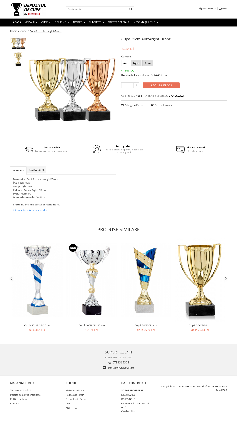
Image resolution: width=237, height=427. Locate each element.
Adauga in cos (161, 85)
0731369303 (120, 362)
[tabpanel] (72, 87)
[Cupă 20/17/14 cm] (200, 280)
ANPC (69, 403)
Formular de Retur (76, 399)
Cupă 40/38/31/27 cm (92, 325)
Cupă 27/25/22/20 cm (37, 325)
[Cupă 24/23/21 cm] (146, 280)
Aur (125, 63)
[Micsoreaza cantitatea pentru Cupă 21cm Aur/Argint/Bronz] (124, 85)
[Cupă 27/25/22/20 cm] (37, 280)
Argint (136, 63)
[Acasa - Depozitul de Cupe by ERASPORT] (28, 9)
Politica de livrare (19, 399)
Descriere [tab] (18, 170)
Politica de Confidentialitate (25, 394)
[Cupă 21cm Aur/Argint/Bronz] (72, 87)
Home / (15, 31)
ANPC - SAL (72, 408)
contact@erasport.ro (120, 367)
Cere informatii (163, 105)
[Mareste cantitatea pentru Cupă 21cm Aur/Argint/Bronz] (136, 85)
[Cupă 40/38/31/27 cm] (91, 280)
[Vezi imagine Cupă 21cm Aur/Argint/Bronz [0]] (18, 43)
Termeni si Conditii (20, 390)
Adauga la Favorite (134, 105)
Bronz (147, 63)
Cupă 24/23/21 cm (146, 325)
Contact (14, 403)
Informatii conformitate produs (30, 210)
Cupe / (24, 31)
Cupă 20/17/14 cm (200, 325)
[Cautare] (131, 9)
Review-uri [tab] (36, 170)
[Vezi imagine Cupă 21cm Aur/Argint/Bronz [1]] (18, 59)
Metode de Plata (75, 390)
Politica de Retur (75, 394)
